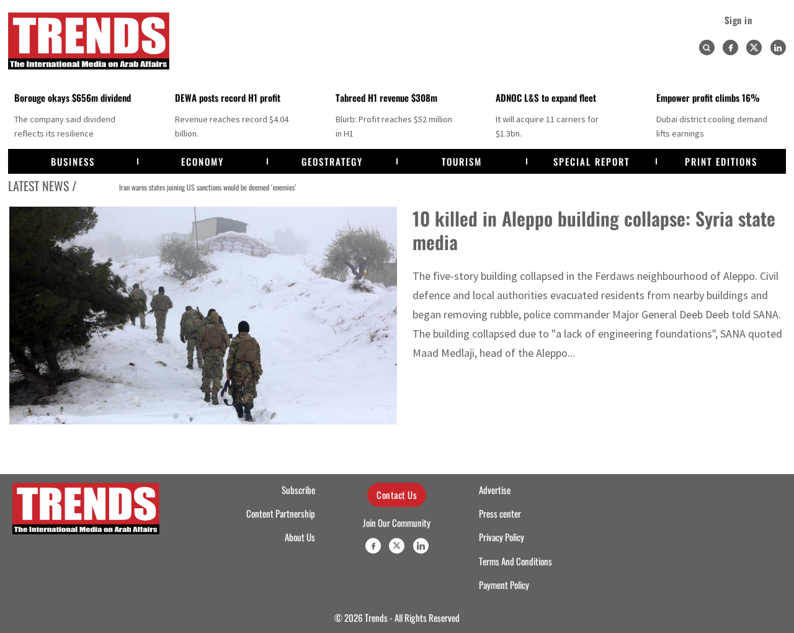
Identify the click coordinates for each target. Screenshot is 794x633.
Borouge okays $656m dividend (72, 97)
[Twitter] (754, 47)
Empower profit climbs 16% (708, 97)
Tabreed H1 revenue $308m (386, 97)
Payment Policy (504, 584)
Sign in (738, 20)
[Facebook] (730, 47)
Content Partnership (280, 513)
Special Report (591, 161)
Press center (500, 513)
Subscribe (298, 489)
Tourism (462, 161)
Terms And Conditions (515, 561)
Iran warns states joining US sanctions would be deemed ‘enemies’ (188, 187)
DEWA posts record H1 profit (227, 97)
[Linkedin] (778, 47)
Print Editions (721, 161)
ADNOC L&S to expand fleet (546, 97)
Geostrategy (332, 161)
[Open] (706, 47)
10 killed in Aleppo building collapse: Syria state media (594, 230)
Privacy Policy (501, 537)
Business (73, 161)
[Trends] (88, 41)
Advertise (495, 489)
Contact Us (397, 494)
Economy (202, 161)
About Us (300, 537)
